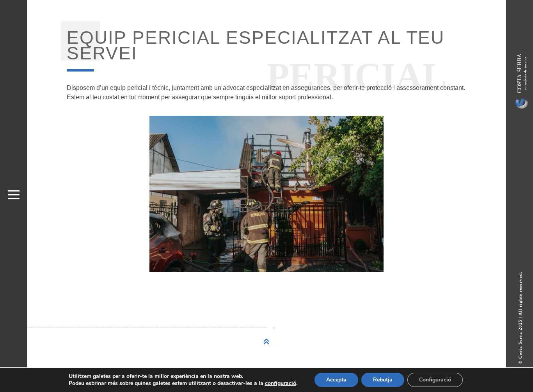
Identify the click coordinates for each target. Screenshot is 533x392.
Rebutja (383, 379)
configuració (280, 383)
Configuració (435, 379)
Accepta (336, 379)
